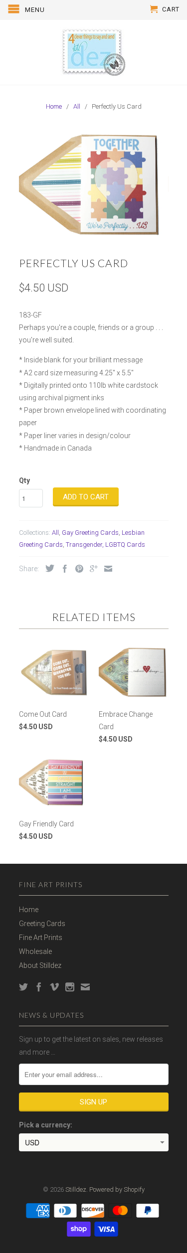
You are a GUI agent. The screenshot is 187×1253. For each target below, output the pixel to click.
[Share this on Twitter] (47, 568)
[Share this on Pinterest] (76, 569)
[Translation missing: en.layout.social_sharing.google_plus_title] (91, 569)
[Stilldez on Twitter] (23, 986)
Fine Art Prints (40, 937)
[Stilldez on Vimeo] (54, 986)
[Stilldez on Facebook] (38, 986)
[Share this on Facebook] (62, 569)
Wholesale (35, 951)
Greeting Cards (42, 924)
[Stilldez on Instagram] (69, 986)
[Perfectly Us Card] (94, 185)
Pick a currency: (45, 1125)
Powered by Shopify (117, 1189)
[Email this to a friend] (105, 569)
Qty (24, 480)
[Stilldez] (94, 52)
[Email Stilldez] (85, 986)
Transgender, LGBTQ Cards (105, 544)
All (55, 532)
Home (28, 910)
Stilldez (75, 1189)
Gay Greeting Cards (90, 532)
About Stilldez (40, 965)
